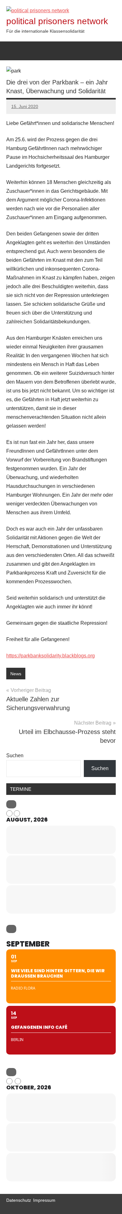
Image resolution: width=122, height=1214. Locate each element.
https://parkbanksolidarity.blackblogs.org (50, 655)
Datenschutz (18, 1200)
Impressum (44, 1200)
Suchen (14, 755)
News (15, 673)
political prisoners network (57, 21)
